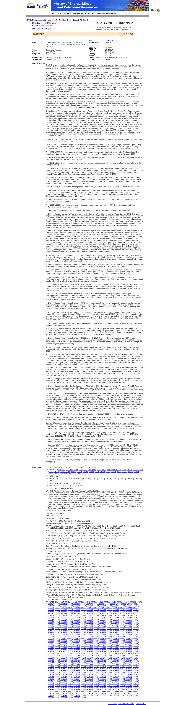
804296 (135, 678)
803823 (129, 669)
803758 (96, 663)
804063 (129, 691)
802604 (109, 615)
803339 (57, 642)
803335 (122, 640)
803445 (51, 648)
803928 (51, 686)
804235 (109, 674)
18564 (73, 472)
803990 (83, 689)
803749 (51, 663)
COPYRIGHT (112, 704)
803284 (103, 634)
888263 (96, 612)
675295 (64, 697)
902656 (113, 602)
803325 (57, 640)
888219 (122, 608)
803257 (122, 631)
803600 (51, 653)
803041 (103, 625)
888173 (90, 606)
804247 (57, 676)
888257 (64, 612)
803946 (129, 686)
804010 (135, 689)
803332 (103, 640)
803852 (122, 670)
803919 (96, 684)
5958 (85, 470)
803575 (51, 651)
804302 (83, 680)
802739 (96, 617)
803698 (83, 657)
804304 (90, 680)
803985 (57, 689)
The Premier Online (64, 13)
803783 (122, 665)
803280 (77, 634)
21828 (97, 472)
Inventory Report (48, 29)
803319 (109, 638)
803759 (103, 663)
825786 (135, 612)
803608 (103, 653)
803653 (83, 655)
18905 (112, 604)
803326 (64, 640)
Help (153, 10)
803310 (51, 638)
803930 (64, 686)
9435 (109, 470)
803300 (90, 636)
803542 (70, 650)
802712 (64, 617)
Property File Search (80, 20)
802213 (109, 613)
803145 (116, 627)
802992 (64, 625)
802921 (103, 621)
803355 (103, 642)
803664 (122, 655)
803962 (103, 688)
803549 (83, 650)
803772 (90, 665)
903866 (77, 604)
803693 (70, 657)
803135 (70, 627)
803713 (83, 659)
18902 (129, 604)
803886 (70, 682)
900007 (61, 602)
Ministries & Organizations (83, 13)
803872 (103, 680)
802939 (129, 621)
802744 (116, 617)
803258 (129, 631)
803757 (90, 663)
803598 (129, 651)
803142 (103, 627)
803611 (109, 653)
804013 (64, 691)
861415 (96, 693)
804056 (122, 691)
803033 (96, 625)
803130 (51, 627)
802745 (122, 617)
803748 (135, 661)
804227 (96, 674)
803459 (103, 648)
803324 (51, 640)
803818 (103, 669)
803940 (103, 686)
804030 (103, 691)
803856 (57, 672)
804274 (90, 678)
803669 (51, 657)
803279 (70, 634)
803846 (96, 670)
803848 (103, 670)
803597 (122, 651)
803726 (77, 661)
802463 (103, 615)
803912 (64, 684)
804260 (116, 676)
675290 (51, 697)
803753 (77, 663)
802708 (51, 617)
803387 (122, 644)
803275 (135, 632)
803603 (70, 653)
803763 (129, 663)
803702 (103, 657)
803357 (116, 642)
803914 (77, 684)
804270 (64, 678)
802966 (96, 623)
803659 (103, 655)
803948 (135, 686)
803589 (109, 651)
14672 (135, 470)
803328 (77, 640)
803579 (77, 651)
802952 (57, 623)
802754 (83, 619)
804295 (129, 678)
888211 (57, 608)
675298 (83, 697)
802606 (122, 615)
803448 (57, 648)
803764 (135, 663)
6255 (99, 470)
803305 (116, 636)
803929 (57, 686)
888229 (96, 610)
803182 (57, 629)
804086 (77, 674)
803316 (90, 638)
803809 (51, 669)
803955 (70, 688)
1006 (71, 470)
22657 (108, 472)
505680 (90, 695)
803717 (109, 659)
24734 (136, 472)
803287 (122, 634)
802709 (57, 617)
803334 (116, 640)
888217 (109, 608)
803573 (129, 650)
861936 (122, 693)
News (53, 13)
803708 (51, 659)
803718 (116, 659)
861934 (109, 693)
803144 (109, 627)
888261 (83, 612)
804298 (57, 680)
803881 (51, 682)
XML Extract (36, 29)
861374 (90, 693)
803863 (103, 672)
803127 (122, 625)
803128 (129, 625)
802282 (70, 615)
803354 (96, 642)
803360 (135, 642)
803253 (96, 631)
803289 (135, 634)
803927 (135, 684)
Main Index (113, 13)
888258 (70, 612)
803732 (96, 661)
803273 (122, 632)
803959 (90, 688)
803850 (116, 670)
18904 (107, 604)
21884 (102, 472)
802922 (109, 621)
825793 (83, 613)
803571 (122, 650)
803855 (51, 672)
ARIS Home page (49, 20)
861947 (57, 695)
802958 (83, 623)
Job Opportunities (101, 13)
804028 (135, 672)
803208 (129, 629)
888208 (51, 608)
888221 (135, 608)
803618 (57, 655)
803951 (57, 688)
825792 (77, 613)
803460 (109, 648)
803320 (116, 638)
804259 (109, 676)
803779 (116, 665)
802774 (122, 619)
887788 (77, 608)
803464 (122, 648)
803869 (96, 680)
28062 (51, 474)
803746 (122, 661)
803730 (83, 661)
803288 (129, 634)
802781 (129, 619)
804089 (64, 693)
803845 (90, 670)
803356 (109, 642)
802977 (122, 623)
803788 (51, 667)
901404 (68, 602)
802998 (77, 625)
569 (67, 470)
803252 (90, 631)
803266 (90, 632)
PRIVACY (131, 704)
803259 (135, 631)
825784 (122, 612)
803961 (96, 688)
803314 (77, 638)
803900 (90, 682)
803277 (57, 634)
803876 (129, 680)
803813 (77, 669)
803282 (90, 634)
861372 (77, 693)
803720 (129, 659)
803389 (135, 644)
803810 (57, 669)
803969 (109, 688)
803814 (83, 669)
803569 (116, 650)
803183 (64, 629)
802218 (51, 615)
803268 (103, 632)
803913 (70, 684)
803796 (90, 667)
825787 (51, 613)
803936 (90, 686)
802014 (90, 613)
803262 (64, 632)
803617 (51, 655)
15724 (56, 472)
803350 (77, 642)
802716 (83, 617)
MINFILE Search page (64, 20)
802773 (116, 619)
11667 (129, 470)
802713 (70, 617)
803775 (103, 665)
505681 (96, 695)
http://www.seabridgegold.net (61, 600)
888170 (83, 606)
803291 (57, 636)
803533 (57, 650)
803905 (116, 682)
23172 (124, 472)
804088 (90, 674)
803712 (77, 659)
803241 (77, 631)
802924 (122, 621)
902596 (107, 602)
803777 (109, 665)
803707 (135, 657)
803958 (83, 688)
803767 (64, 665)
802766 (109, 619)
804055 (116, 691)
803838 (70, 670)
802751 (70, 619)
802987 (51, 625)
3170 (76, 470)
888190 (109, 606)
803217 (51, 631)
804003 (109, 689)
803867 (90, 615)
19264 (85, 472)
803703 (109, 657)
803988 (70, 689)
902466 (81, 602)
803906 (122, 682)
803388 (129, 644)
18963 (123, 604)
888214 (90, 608)
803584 (90, 651)
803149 (51, 629)
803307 (129, 636)
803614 (122, 653)
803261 (57, 632)
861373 (83, 693)
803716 (103, 659)
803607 (96, 653)
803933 (70, 686)
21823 (91, 472)
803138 (83, 627)
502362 (83, 695)
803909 (51, 684)
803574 (135, 650)
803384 (109, 644)
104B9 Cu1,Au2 (111, 41)
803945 (122, 686)
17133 (62, 472)
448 (56, 602)
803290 (51, 636)
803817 (96, 669)
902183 (74, 602)
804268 (57, 678)
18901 (96, 604)
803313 (70, 638)
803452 (77, 648)
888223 (57, 610)
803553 (90, 650)
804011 (51, 691)
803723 (57, 661)
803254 (103, 631)
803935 (83, 686)
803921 (109, 684)
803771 (83, 665)
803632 (64, 655)
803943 (116, 686)
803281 (83, 634)
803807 (135, 667)
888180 (96, 606)
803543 (77, 650)
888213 (83, 608)
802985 (129, 623)
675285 (109, 695)
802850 (64, 621)
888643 (64, 608)
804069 (57, 693)
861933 (103, 693)
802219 (57, 615)
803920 (103, 684)
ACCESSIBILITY (141, 704)
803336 (129, 640)
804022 (90, 691)
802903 (90, 621)
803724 (64, 661)
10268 (118, 470)
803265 (83, 632)
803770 (77, 665)
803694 (77, 657)
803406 (57, 646)
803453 (83, 648)
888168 (70, 606)
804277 (103, 678)
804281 (116, 678)
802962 (90, 623)
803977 (122, 688)
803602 (64, 653)
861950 (77, 695)
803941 (109, 686)
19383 (134, 604)
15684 (140, 470)
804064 (135, 691)
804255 (83, 676)
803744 (109, 661)
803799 (109, 667)
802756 (96, 619)
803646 (77, 655)
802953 (64, 623)
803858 (70, 672)
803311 (57, 638)
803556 (103, 650)
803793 (70, 667)
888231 (109, 610)
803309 (135, 636)
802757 (103, 619)
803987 (64, 689)
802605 (116, 615)
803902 (103, 682)
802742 (103, 617)
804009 (129, 689)
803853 (129, 670)
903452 (64, 604)
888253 (129, 610)
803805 (129, 667)
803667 (129, 655)
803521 (51, 650)
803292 (64, 636)
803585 (96, 651)
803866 (122, 672)
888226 (77, 610)
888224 (64, 610)
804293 (122, 678)
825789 (64, 613)
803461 (116, 648)
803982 (135, 688)
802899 (70, 621)
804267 (51, 678)
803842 (83, 670)
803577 (64, 651)
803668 (135, 655)
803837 (64, 670)
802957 (77, 623)
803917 (83, 684)
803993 (90, 689)
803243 (83, 631)
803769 (70, 665)
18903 (101, 604)
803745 (116, 661)
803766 (57, 665)
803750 (57, 663)
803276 (51, 634)
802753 (77, 619)
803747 (129, 661)
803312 (64, 638)
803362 (57, 644)
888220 (129, 608)
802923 (116, 621)
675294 (57, 697)
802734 (90, 617)
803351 (83, 642)
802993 (70, 625)
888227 (83, 610)
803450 (64, 648)
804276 (96, 678)
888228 (90, 610)
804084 (64, 674)
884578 (51, 606)
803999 (96, 689)
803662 (116, 655)
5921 (90, 470)
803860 (83, 672)
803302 (96, 636)
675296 (70, 697)
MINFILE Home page (34, 20)
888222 (51, 610)
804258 (103, 676)
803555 (96, 650)
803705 (122, 657)
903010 (51, 604)
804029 (96, 691)
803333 (109, 640)
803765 (51, 665)
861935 (116, 693)
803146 (122, 627)
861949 (70, 695)
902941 (126, 602)
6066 (94, 470)
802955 (70, 623)
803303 (103, 636)
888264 (103, 612)
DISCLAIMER (122, 704)
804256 (90, 676)
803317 (96, 638)
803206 (116, 629)
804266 (135, 676)
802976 (116, 623)
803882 (57, 682)
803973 (116, 688)
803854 (135, 670)
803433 (83, 646)
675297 (77, 697)
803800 (116, 667)
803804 (122, 667)
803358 (122, 642)
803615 (129, 653)
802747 (135, 617)
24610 (130, 472)
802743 (109, 617)
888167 (70, 608)
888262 (90, 612)
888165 (57, 606)
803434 (90, 646)
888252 (122, 610)
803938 (96, 686)
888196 (122, 606)
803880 (135, 680)
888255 (51, 612)
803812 (70, 669)
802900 (77, 621)
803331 (96, 640)
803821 (122, 669)
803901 (96, 682)
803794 (77, 667)
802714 (77, 617)
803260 (51, 632)
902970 (139, 602)
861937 (129, 693)
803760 (109, 663)
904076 (90, 604)
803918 (90, 684)
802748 (51, 619)
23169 (119, 472)
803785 (129, 665)
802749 (57, 619)
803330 (90, 640)
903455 (70, 604)
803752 (70, 663)
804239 (122, 674)
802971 (109, 623)
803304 (109, 636)
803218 (57, 631)
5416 (80, 470)
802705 (135, 615)
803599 (135, 651)
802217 (135, 613)
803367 (90, 644)
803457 (96, 648)
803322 (129, 638)
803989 (77, 689)
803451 (70, 648)
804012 (57, 691)
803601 (57, 653)
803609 (83, 615)
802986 (135, 623)
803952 (64, 688)
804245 (135, 674)
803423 (70, 646)
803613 (116, 653)
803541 (64, 650)
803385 (116, 644)
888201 (129, 606)
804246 (51, 676)
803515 (135, 648)
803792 (64, 667)
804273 (83, 678)
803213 (135, 629)
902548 (87, 602)
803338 (51, 642)
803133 (57, 627)
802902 (83, 621)
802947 (135, 621)
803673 (64, 657)
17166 (67, 472)
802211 (96, 613)
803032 (90, 625)
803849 (109, 670)
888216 (103, 608)
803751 (64, 663)
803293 (70, 636)
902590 (94, 602)
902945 (133, 602)
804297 (51, 680)
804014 (70, 691)
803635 (70, 655)
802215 (122, 613)
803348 (64, 642)
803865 (116, 672)
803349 (70, 642)
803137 (77, 627)
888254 (135, 610)
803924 (129, 684)
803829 (51, 670)
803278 (64, 634)
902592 (100, 602)
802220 (64, 615)
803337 (135, 640)
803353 (90, 642)
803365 (77, 644)
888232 (116, 610)
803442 (129, 646)
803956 (77, 688)
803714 (90, 659)
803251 (77, 615)
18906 (118, 604)
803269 (109, 632)
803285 (109, 634)
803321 (122, 638)
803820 (116, 669)
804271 (70, 678)
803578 (70, 651)
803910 (57, 684)
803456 (90, 648)
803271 (116, 632)
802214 (116, 613)
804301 (77, 680)
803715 (96, 659)
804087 (83, 674)
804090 (70, 693)
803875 (122, 680)
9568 (113, 470)
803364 (70, 644)
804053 (51, 674)
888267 (109, 612)
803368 (96, 644)
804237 (116, 674)
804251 (70, 676)
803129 (135, 625)
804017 (83, 691)
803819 (109, 669)
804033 (109, 691)
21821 (79, 472)
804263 (129, 676)
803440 (116, 646)
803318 (103, 638)
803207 (122, 629)
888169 (77, 606)
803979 (129, 688)
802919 (96, 621)
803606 (90, 653)
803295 (83, 636)
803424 (77, 646)
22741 (113, 472)
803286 (116, 634)
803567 (109, 650)
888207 (135, 606)
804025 (129, 672)
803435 (96, 646)
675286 (116, 695)
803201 (103, 629)
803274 (129, 632)
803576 (57, 651)
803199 (90, 629)
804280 (109, 678)
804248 (64, 676)
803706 (129, 657)
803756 (83, 663)
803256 (116, 631)
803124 (109, 625)
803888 (77, 682)
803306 (122, 636)
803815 (90, 669)
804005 (116, 689)
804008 (122, 689)
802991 (57, 625)
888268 (116, 612)
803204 (109, 629)
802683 (129, 615)
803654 (90, 655)
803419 (64, 646)
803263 (70, 632)
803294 (77, 636)
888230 (103, 610)
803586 (103, 651)
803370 (103, 644)
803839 (77, 670)
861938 (135, 693)
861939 (51, 695)
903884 (83, 604)
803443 (135, 646)
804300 (70, 680)
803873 (109, 680)
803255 (109, 631)
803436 (103, 646)
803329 (83, 640)
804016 (77, 691)
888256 (57, 612)
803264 (77, 632)
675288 (129, 695)
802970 (103, 623)
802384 (96, 615)
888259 (77, 612)
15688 (51, 472)
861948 (64, 695)
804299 (64, 680)
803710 (64, 659)
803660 (109, 655)
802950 (51, 623)
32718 (74, 474)
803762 (122, 663)
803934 (77, 686)
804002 (103, 689)
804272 (77, 678)
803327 (70, 640)
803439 (109, 646)
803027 (83, 625)
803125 (116, 625)
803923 (122, 684)
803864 (109, 672)
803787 (135, 665)
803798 (103, 667)
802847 (135, 619)
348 (59, 470)
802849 (57, 621)
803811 (64, 669)
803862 (96, 672)
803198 (83, 629)
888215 (96, 608)
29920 (63, 474)
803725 (70, 661)
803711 (70, 659)
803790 (57, 667)
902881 (120, 602)
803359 (129, 642)
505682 (103, 695)
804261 (122, 676)
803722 (51, 661)
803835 (57, 670)
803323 (135, 638)
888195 (116, 606)
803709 (57, 659)
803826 (135, 669)
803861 (90, 672)
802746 (129, 617)
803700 (90, 657)
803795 (83, 667)
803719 (122, 659)
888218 (116, 608)
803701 (96, 657)
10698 (124, 470)
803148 (135, 627)
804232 (103, 674)
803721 (135, 659)
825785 (129, 612)
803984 (51, 689)
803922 (116, 684)
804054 (57, 674)
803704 (116, 657)
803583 (83, 651)
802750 (64, 619)
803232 (70, 631)
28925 (56, 474)
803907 (129, 682)
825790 (70, 613)
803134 (64, 627)
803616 (135, 653)
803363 (64, 644)
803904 (109, 682)
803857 (64, 672)
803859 (77, 672)
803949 (51, 688)
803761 (116, 663)
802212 (103, 613)
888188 (103, 606)
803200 (96, 629)
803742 (103, 661)
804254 (77, 676)
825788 (57, 613)
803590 (116, 651)
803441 (122, 646)
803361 (51, 644)
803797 (96, 667)
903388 (57, 604)
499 (63, 470)
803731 (90, 661)
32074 (68, 474)
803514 (129, 648)
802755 (90, 619)
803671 (57, 657)
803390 (51, 646)
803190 (77, 629)
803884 (64, 682)
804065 (51, 693)
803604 (77, 653)
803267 (96, 632)
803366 (83, 644)
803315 (83, 638)
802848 (51, 621)
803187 (70, 629)
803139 (90, 627)
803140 (96, 627)
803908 (135, 682)
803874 (116, 680)
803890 (83, 682)
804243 (129, 674)
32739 (80, 474)
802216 (129, 613)
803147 (129, 627)
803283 (96, 634)
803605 (83, 653)
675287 (122, 695)
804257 (96, 676)
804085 (70, 674)
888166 (64, 606)
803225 (64, 631)
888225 (70, 610)
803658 (96, 655)
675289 (135, 695)
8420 (104, 470)
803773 (96, 665)
